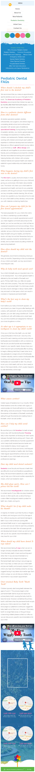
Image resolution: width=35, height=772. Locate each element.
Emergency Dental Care (17, 57)
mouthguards (16, 491)
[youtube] (27, 35)
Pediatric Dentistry (9, 52)
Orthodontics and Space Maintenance (17, 68)
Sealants (4, 468)
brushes (19, 430)
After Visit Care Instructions (17, 66)
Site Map (29, 769)
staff (14, 148)
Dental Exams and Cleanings (12, 54)
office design (21, 148)
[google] (17, 35)
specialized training (8, 129)
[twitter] (12, 35)
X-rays (18, 548)
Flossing (28, 433)
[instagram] (22, 35)
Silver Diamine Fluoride (17, 61)
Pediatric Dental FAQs (17, 48)
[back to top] (17, 761)
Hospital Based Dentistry (17, 63)
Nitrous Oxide (27, 54)
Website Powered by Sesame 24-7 (15, 769)
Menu (20, 3)
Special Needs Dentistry (17, 59)
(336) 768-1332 (9, 713)
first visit (7, 178)
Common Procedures (24, 52)
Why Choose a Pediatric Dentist (17, 50)
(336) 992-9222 (25, 713)
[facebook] (7, 35)
